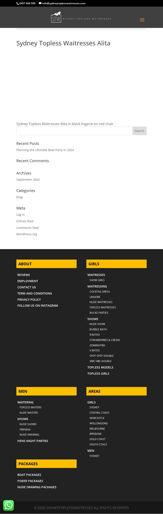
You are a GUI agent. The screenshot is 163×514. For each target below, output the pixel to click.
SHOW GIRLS (97, 280)
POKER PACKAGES (30, 481)
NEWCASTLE (97, 418)
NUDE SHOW (97, 324)
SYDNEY (94, 456)
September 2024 (28, 180)
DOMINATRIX (97, 345)
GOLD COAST (97, 439)
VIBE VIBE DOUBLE (101, 361)
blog (19, 197)
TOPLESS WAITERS (30, 407)
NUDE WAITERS (29, 412)
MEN (90, 451)
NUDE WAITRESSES (101, 302)
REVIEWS (23, 275)
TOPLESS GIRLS (98, 373)
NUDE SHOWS (28, 424)
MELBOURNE (97, 428)
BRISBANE (96, 434)
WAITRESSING (97, 286)
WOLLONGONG (99, 423)
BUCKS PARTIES (99, 313)
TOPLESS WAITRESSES (103, 307)
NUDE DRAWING (29, 434)
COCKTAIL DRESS (100, 291)
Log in (20, 214)
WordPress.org (26, 234)
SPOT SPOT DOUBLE (102, 356)
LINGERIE (95, 297)
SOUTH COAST (98, 444)
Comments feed (27, 228)
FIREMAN (25, 429)
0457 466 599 (27, 3)
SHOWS (92, 319)
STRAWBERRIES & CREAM (105, 340)
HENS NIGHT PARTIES (32, 441)
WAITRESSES (96, 275)
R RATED (95, 334)
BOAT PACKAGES (29, 475)
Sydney (94, 407)
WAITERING (25, 402)
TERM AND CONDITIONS (34, 293)
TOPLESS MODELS (100, 367)
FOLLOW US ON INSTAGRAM (37, 305)
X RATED (95, 350)
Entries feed (25, 221)
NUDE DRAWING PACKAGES (36, 487)
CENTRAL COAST (100, 412)
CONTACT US (26, 287)
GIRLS (91, 402)
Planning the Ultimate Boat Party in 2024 (45, 150)
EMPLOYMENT (27, 281)
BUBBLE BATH (98, 329)
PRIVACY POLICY (29, 299)
